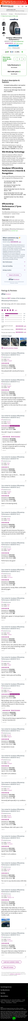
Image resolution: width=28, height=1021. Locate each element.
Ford (8, 359)
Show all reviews (8, 967)
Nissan (8, 422)
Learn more (17, 974)
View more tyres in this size (10, 16)
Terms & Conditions (16, 1000)
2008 (8, 387)
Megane (9, 736)
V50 (8, 606)
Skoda (8, 518)
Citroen (9, 575)
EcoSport (9, 361)
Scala (8, 520)
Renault (9, 735)
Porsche (9, 896)
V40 (8, 464)
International (9, 1002)
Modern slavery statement (17, 1001)
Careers (15, 1002)
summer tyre (14, 230)
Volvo (8, 463)
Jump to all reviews (14, 275)
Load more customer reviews (11, 962)
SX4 (8, 870)
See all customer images (11, 348)
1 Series (9, 634)
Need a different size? (19, 41)
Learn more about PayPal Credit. (17, 1017)
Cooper (9, 665)
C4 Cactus (10, 577)
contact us (12, 974)
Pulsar (9, 423)
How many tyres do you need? (7, 59)
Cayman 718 (10, 897)
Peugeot (9, 386)
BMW (8, 633)
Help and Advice (4, 996)
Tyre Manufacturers (5, 990)
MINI (8, 663)
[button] (19, 6)
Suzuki (8, 869)
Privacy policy (7, 1001)
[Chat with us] (14, 1018)
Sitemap (3, 1002)
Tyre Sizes (3, 993)
